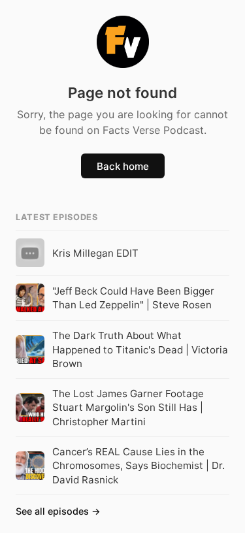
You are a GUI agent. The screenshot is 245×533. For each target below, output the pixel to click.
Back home (123, 166)
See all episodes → (58, 511)
